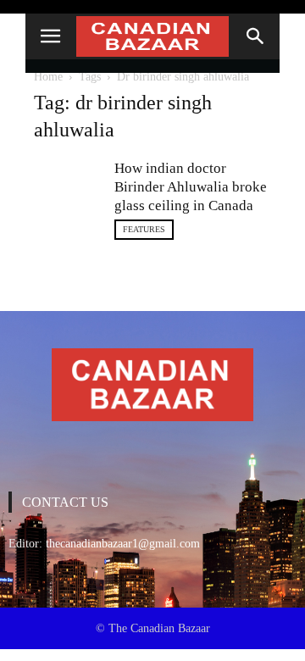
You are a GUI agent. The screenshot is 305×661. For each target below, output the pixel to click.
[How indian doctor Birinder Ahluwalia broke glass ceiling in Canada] (68, 193)
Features (144, 229)
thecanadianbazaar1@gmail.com (123, 543)
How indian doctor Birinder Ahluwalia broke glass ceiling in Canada (190, 187)
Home (48, 76)
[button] (256, 36)
